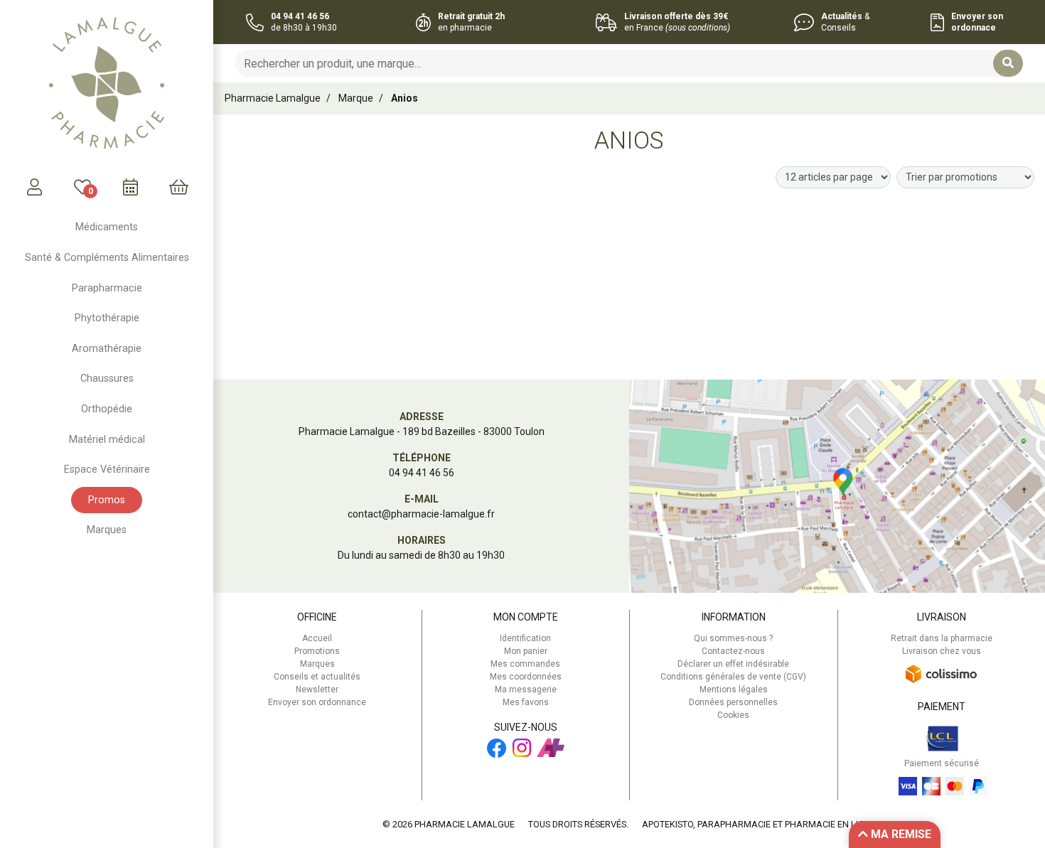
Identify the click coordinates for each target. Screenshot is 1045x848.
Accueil (317, 638)
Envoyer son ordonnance (317, 702)
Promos (106, 500)
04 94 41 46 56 (421, 472)
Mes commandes (525, 664)
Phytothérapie (107, 318)
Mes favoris (526, 702)
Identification (525, 638)
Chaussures (107, 378)
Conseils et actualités (317, 677)
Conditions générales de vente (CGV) (733, 677)
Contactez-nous (733, 651)
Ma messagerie (526, 689)
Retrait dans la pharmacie (941, 638)
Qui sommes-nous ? (733, 638)
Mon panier (525, 651)
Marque (355, 98)
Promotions (317, 651)
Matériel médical (107, 440)
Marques (107, 530)
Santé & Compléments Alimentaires (107, 258)
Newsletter (317, 689)
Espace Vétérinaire (107, 469)
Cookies (733, 715)
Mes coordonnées (526, 677)
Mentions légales (734, 689)
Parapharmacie (107, 288)
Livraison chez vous (941, 651)
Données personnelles (733, 702)
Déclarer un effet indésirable (733, 664)
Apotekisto (759, 824)
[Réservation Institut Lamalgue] (130, 187)
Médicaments (106, 227)
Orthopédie (106, 409)
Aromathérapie (106, 349)
